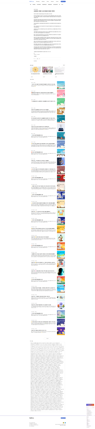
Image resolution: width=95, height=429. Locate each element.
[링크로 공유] (39, 58)
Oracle (58, 350)
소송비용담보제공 (59, 394)
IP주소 (45, 348)
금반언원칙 (56, 365)
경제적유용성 (37, 360)
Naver (49, 350)
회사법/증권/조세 (50, 4)
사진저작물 (47, 389)
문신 (53, 378)
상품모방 (61, 391)
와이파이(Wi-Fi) (51, 405)
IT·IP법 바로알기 (58, 348)
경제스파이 (32, 360)
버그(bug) (53, 381)
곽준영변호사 (58, 362)
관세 (62, 362)
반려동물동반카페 (58, 380)
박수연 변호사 (47, 380)
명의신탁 (57, 377)
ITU (54, 348)
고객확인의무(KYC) (49, 360)
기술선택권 (53, 366)
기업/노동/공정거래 (55, 4)
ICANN (51, 347)
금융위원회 (37, 366)
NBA (37, 350)
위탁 (32, 408)
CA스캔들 (53, 345)
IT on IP (51, 348)
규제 (59, 364)
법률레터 (36, 382)
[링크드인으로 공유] (37, 58)
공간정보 (54, 360)
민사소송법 (53, 379)
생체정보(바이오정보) (53, 392)
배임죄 (50, 381)
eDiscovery (48, 352)
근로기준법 (42, 365)
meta (58, 352)
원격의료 (53, 406)
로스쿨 (53, 375)
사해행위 (53, 389)
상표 (35, 391)
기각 (46, 366)
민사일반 (57, 379)
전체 (30, 4)
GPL (42, 347)
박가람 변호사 (42, 380)
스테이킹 (57, 396)
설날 (51, 393)
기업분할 (58, 367)
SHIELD (38, 351)
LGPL (42, 349)
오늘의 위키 (38, 404)
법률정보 (52, 382)
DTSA (47, 346)
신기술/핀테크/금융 (44, 4)
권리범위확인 (51, 364)
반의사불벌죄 (33, 381)
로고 (48, 375)
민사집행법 (61, 379)
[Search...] (93, 407)
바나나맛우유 (33, 380)
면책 (46, 377)
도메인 (32, 374)
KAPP (32, 349)
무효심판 (44, 378)
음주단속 (43, 409)
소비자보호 (42, 394)
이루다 (39, 410)
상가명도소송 (43, 390)
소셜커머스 (52, 394)
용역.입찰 (32, 406)
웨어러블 (32, 407)
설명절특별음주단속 (56, 393)
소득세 (38, 394)
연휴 (35, 403)
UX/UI (37, 352)
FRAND (62, 346)
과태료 (50, 362)
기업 (42, 367)
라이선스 (41, 375)
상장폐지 (32, 391)
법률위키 (48, 382)
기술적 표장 (38, 367)
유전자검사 (52, 408)
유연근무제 (47, 408)
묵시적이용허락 (48, 378)
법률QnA (32, 382)
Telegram (60, 351)
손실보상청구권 (37, 395)
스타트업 (42, 396)
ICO (54, 347)
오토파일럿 (51, 404)
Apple (44, 345)
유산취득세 (38, 408)
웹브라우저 (36, 407)
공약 (44, 361)
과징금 (47, 362)
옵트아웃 (47, 405)
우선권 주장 (37, 406)
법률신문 (44, 382)
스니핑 (35, 396)
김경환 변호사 (35, 54)
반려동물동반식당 (52, 380)
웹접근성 (44, 407)
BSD (50, 345)
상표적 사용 (57, 391)
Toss (32, 352)
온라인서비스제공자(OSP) (34, 405)
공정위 (32, 362)
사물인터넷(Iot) (33, 389)
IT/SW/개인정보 (39, 4)
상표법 (48, 391)
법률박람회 (40, 382)
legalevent (55, 352)
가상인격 (50, 353)
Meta (34, 350)
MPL (62, 349)
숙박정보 (61, 395)
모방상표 (61, 377)
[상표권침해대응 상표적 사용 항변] (47, 70)
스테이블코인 (53, 396)
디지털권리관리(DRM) (48, 374)
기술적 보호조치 (33, 367)
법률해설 (59, 382)
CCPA (57, 345)
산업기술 (32, 390)
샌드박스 (40, 392)
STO (44, 351)
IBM (48, 347)
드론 (39, 374)
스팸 (61, 396)
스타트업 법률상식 (48, 396)
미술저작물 (36, 379)
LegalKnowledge (58, 349)
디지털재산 (58, 374)
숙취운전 (32, 396)
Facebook (35, 347)
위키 (61, 407)
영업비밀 (52, 403)
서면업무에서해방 (59, 392)
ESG (50, 346)
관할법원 (32, 363)
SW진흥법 (56, 351)
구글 (52, 363)
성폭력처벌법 (62, 393)
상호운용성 (36, 392)
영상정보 (42, 403)
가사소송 (46, 353)
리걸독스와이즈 (38, 376)
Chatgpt (40, 346)
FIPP (59, 346)
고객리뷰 (44, 360)
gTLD (51, 352)
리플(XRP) (43, 376)
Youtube (43, 352)
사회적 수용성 (58, 389)
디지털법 (53, 374)
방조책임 (46, 381)
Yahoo (40, 352)
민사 (59, 4)
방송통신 (37, 381)
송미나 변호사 (46, 395)
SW (47, 351)
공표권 (39, 362)
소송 (55, 394)
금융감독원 (32, 366)
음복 (35, 409)
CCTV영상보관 (33, 346)
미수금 (32, 379)
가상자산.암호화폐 (59, 353)
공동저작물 (41, 361)
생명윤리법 (44, 392)
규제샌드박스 (38, 365)
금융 (59, 365)
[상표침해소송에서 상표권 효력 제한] (59, 70)
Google (45, 347)
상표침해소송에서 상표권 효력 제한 (59, 74)
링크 (46, 376)
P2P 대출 (62, 350)
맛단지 (54, 376)
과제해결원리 (43, 362)
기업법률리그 (50, 367)
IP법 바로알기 (41, 348)
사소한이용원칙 (38, 389)
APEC (32, 345)
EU (53, 346)
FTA (32, 347)
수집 (54, 395)
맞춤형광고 (58, 376)
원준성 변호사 (57, 406)
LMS (44, 349)
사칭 (50, 389)
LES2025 (38, 349)
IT (48, 348)
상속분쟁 (56, 390)
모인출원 (36, 378)
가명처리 (43, 353)
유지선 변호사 (56, 408)
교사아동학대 (45, 363)
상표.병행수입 (38, 54)
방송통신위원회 (41, 381)
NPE (46, 350)
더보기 (62, 4)
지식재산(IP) (34, 4)
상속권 (52, 390)
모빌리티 (32, 378)
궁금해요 (43, 364)
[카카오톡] (63, 422)
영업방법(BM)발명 (47, 403)
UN (34, 352)
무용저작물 (40, 378)
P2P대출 (32, 351)
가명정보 (39, 353)
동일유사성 (36, 374)
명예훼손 (49, 377)
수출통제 (57, 395)
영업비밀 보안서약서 (58, 403)
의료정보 (60, 409)
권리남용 (46, 364)
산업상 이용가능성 (37, 390)
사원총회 (42, 389)
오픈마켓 (55, 404)
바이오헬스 (37, 380)
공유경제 (52, 361)
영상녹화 (38, 403)
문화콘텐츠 (56, 378)
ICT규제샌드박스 (61, 347)
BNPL (47, 345)
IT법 (63, 348)
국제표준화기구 (38, 364)
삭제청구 (62, 389)
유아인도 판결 (43, 408)
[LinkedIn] (65, 422)
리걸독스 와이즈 (33, 376)
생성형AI (48, 392)
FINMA (56, 346)
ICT (57, 347)
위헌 (35, 408)
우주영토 (40, 406)
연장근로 (32, 403)
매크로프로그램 (33, 377)
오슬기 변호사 (46, 404)
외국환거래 (57, 405)
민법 (43, 379)
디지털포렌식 (33, 375)
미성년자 (60, 378)
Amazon (41, 345)
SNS (41, 351)
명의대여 (53, 377)
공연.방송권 (48, 361)
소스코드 (32, 395)
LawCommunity (48, 349)
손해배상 (42, 395)
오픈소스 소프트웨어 (60, 404)
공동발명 (36, 361)
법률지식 (56, 382)
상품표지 (32, 392)
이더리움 (32, 410)
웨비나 (61, 406)
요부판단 (60, 405)
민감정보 (39, 379)
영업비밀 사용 (33, 404)
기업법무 (54, 367)
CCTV (60, 345)
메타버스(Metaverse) (42, 377)
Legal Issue (53, 349)
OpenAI (55, 350)
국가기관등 (60, 363)
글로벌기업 (51, 365)
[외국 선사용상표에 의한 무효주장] (35, 70)
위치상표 (54, 407)
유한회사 (32, 409)
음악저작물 (39, 409)
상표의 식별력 (52, 391)
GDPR (38, 347)
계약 (41, 360)
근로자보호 (47, 365)
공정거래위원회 (60, 361)
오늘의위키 (42, 404)
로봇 (51, 375)
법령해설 (60, 381)
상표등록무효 (44, 391)
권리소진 (55, 364)
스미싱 (39, 396)
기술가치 (49, 366)
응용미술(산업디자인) (52, 409)
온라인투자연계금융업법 (41, 405)
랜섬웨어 (44, 375)
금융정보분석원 (41, 366)
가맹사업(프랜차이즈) (34, 353)
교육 (49, 363)
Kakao (35, 349)
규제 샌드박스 (33, 365)
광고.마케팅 (36, 363)
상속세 (59, 390)
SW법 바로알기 (51, 351)
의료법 (57, 409)
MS (32, 350)
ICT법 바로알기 (33, 348)
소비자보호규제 (47, 394)
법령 (57, 381)
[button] (48, 1)
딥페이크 (37, 375)
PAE (35, 351)
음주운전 (47, 409)
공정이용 (35, 362)
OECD (52, 350)
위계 (51, 407)
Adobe (37, 345)
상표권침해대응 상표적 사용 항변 (47, 73)
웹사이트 (40, 407)
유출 (60, 408)
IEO (37, 348)
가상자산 (54, 353)
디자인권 (42, 374)
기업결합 (45, 367)
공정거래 (56, 361)
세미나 (34, 394)
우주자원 (44, 406)
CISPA (37, 346)
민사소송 (49, 379)
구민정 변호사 (55, 363)
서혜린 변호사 (33, 393)
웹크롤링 (48, 407)
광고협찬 (40, 363)
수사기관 (50, 395)
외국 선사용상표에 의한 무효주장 (35, 73)
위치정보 (58, 407)
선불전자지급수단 (38, 393)
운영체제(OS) (48, 406)
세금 (32, 394)
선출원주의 (48, 393)
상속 (49, 390)
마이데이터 (50, 376)
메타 (37, 377)
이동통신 (36, 410)
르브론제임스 (58, 375)
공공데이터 (33, 361)
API (35, 345)
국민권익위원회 (33, 364)
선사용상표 (43, 393)
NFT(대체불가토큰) (42, 350)
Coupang (44, 346)
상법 (46, 390)
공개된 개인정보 (58, 360)
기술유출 (57, 366)
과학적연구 (54, 362)
